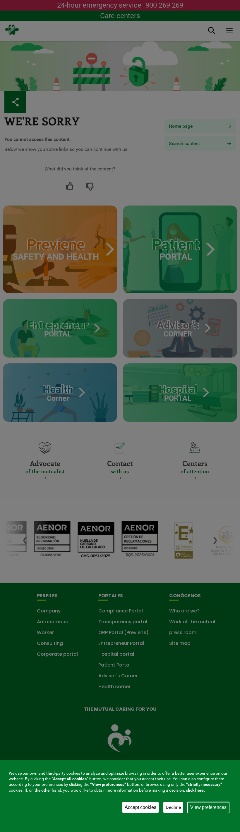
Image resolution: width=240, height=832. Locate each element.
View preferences (208, 807)
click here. (195, 790)
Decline (173, 807)
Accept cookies (140, 807)
